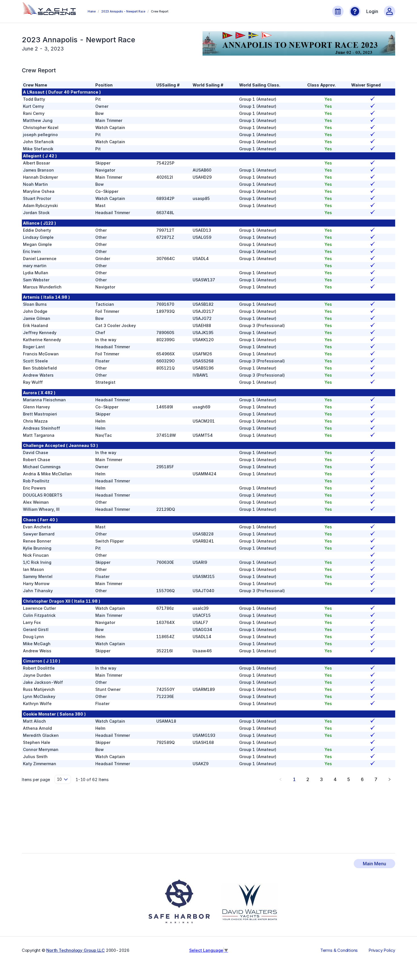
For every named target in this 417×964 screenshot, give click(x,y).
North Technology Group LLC (75, 950)
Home (92, 11)
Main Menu (374, 863)
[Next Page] (389, 779)
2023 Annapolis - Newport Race (123, 11)
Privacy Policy (381, 950)
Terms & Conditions (339, 950)
